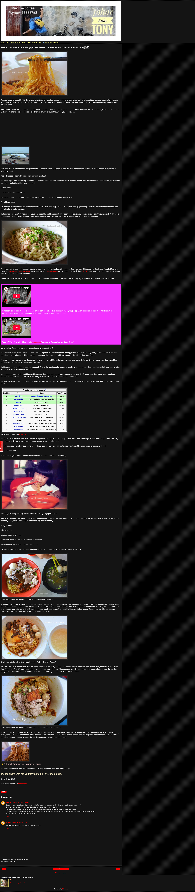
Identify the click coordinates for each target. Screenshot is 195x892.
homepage (22, 784)
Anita (8, 822)
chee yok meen (24, 271)
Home (61, 869)
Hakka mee (12, 271)
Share (3, 791)
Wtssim (8, 802)
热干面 (85, 271)
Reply (8, 816)
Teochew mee (52, 271)
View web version (61, 873)
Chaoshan (36, 342)
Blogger (64, 889)
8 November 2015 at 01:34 (20, 802)
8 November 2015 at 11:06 (18, 822)
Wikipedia (22, 434)
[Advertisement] (61, 129)
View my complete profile (18, 883)
